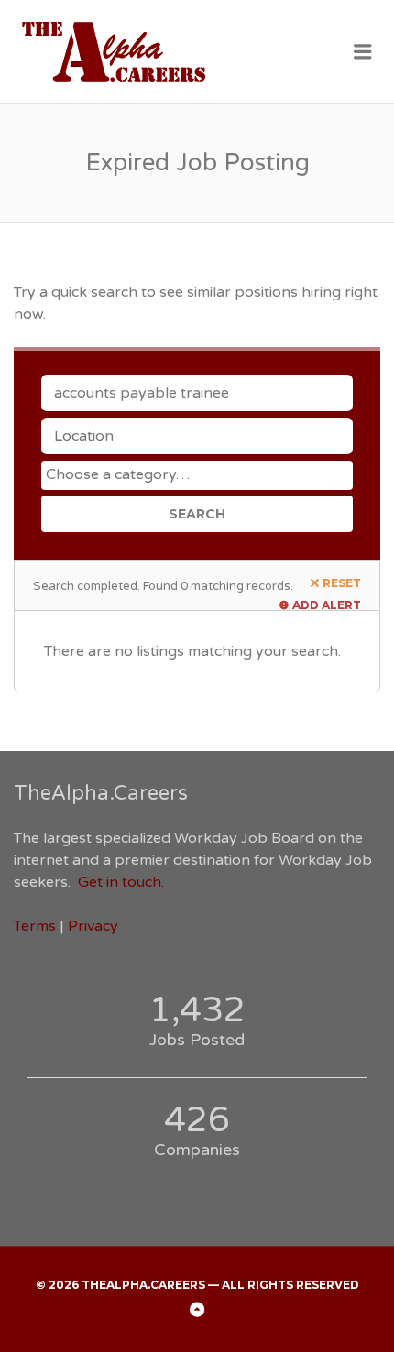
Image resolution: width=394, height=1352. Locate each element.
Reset (342, 583)
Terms (35, 926)
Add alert (326, 605)
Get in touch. (121, 882)
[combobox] (197, 475)
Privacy (93, 926)
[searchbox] (199, 474)
